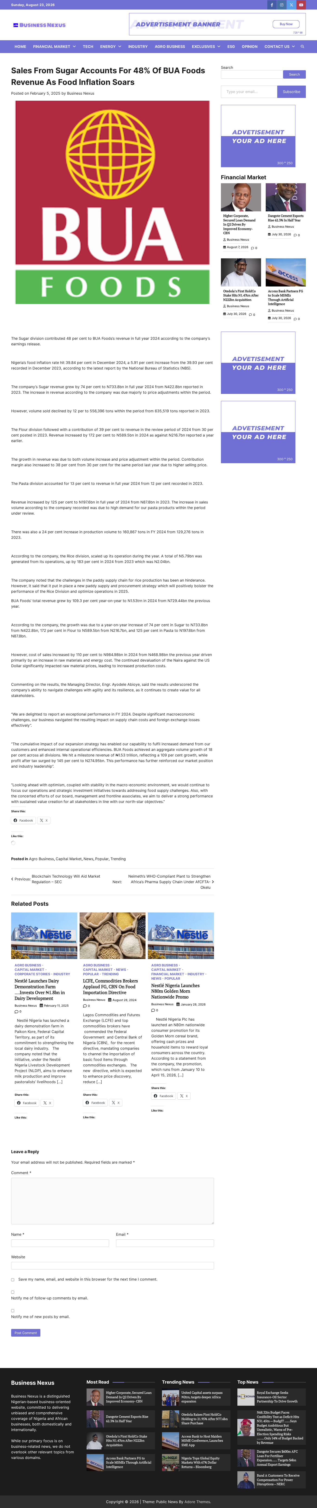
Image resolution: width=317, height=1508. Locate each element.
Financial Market (51, 46)
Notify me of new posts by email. (40, 1316)
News (88, 858)
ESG (231, 46)
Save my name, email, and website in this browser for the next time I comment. (87, 1279)
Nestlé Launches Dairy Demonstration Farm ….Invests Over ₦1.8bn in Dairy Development (40, 989)
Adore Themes (197, 1501)
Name (17, 1234)
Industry (138, 46)
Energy (108, 46)
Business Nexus (80, 93)
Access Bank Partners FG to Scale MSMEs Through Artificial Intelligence (285, 297)
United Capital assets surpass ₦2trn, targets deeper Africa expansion (202, 1396)
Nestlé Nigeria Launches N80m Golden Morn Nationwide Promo (175, 991)
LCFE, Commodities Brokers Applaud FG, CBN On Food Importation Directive (110, 986)
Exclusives (203, 46)
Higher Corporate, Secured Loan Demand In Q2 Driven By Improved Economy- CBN (239, 224)
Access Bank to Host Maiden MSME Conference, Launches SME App (202, 1440)
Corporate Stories (32, 974)
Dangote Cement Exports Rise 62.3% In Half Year (286, 217)
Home (20, 46)
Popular (102, 858)
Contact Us (277, 46)
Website (18, 1257)
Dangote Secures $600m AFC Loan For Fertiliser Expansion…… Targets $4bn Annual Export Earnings (277, 1458)
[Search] (302, 46)
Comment (21, 1172)
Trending (118, 858)
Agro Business (170, 46)
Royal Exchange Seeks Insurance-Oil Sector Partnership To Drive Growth (277, 1396)
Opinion (250, 46)
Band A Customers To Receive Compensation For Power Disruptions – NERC (278, 1479)
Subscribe (291, 91)
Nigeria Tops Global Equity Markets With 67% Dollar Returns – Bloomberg (200, 1462)
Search (227, 67)
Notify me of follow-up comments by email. (49, 1298)
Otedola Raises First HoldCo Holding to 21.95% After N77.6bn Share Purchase (204, 1418)
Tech (88, 46)
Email (122, 1234)
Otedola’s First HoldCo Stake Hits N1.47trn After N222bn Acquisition (241, 295)
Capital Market (69, 858)
